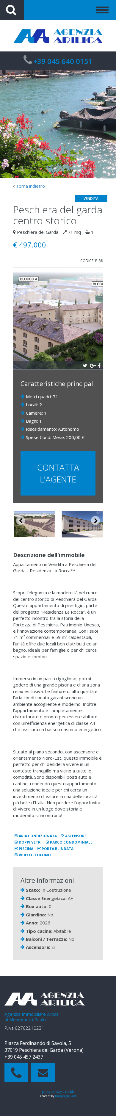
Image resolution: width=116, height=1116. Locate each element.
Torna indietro (30, 186)
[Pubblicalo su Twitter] (85, 365)
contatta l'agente (58, 473)
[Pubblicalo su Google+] (92, 365)
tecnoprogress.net (65, 1096)
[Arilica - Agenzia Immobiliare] (58, 36)
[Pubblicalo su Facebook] (99, 365)
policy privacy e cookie (58, 1092)
